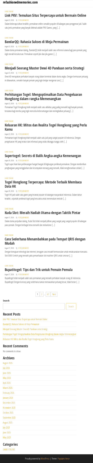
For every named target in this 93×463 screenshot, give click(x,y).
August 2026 (7, 363)
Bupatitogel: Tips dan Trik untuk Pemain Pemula (38, 269)
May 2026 (7, 378)
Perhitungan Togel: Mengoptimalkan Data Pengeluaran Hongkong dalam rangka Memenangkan (43, 96)
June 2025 (7, 432)
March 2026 (7, 387)
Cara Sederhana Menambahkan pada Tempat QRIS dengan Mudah (45, 241)
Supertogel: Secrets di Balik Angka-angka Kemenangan (43, 155)
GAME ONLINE (9, 11)
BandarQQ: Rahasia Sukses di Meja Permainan (36, 41)
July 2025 (6, 427)
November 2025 (9, 407)
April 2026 (7, 382)
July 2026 (6, 368)
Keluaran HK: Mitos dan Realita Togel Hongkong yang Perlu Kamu (46, 127)
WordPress (45, 458)
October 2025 (8, 412)
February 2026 (8, 392)
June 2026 (7, 373)
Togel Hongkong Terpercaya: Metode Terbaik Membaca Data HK (43, 184)
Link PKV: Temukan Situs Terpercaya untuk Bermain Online (45, 15)
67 (48, 294)
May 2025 (7, 437)
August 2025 (7, 422)
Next (54, 294)
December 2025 (9, 402)
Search (6, 300)
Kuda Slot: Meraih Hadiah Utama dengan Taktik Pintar (42, 212)
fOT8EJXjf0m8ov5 (23, 20)
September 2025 (9, 417)
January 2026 (8, 397)
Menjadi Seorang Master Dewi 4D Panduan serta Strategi (44, 68)
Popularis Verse (64, 458)
